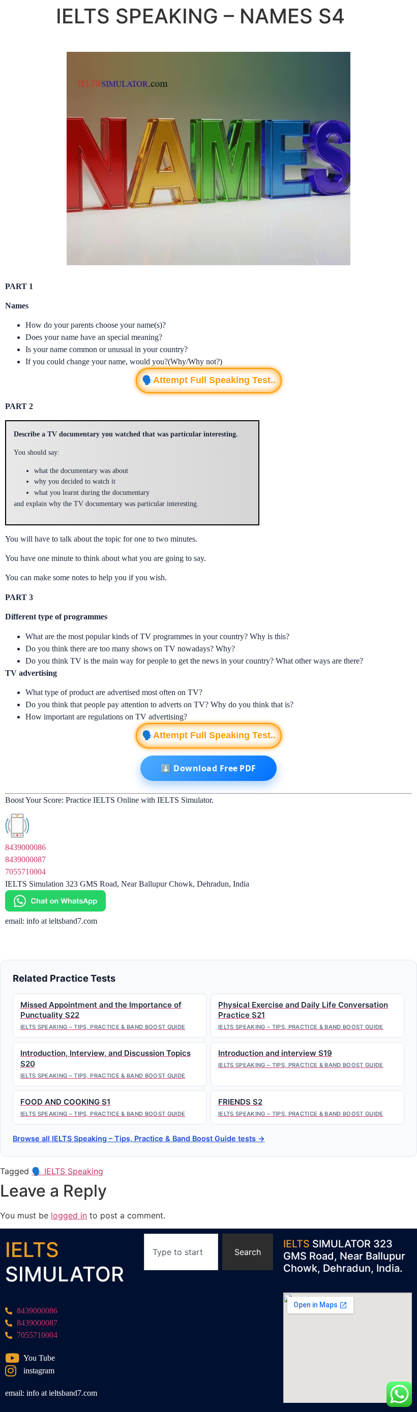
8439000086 (25, 847)
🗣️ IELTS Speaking (67, 1171)
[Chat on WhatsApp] (55, 908)
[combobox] (181, 1252)
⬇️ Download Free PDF (208, 768)
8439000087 (25, 859)
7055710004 (25, 871)
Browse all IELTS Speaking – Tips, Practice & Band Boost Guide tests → (139, 1138)
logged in (69, 1215)
